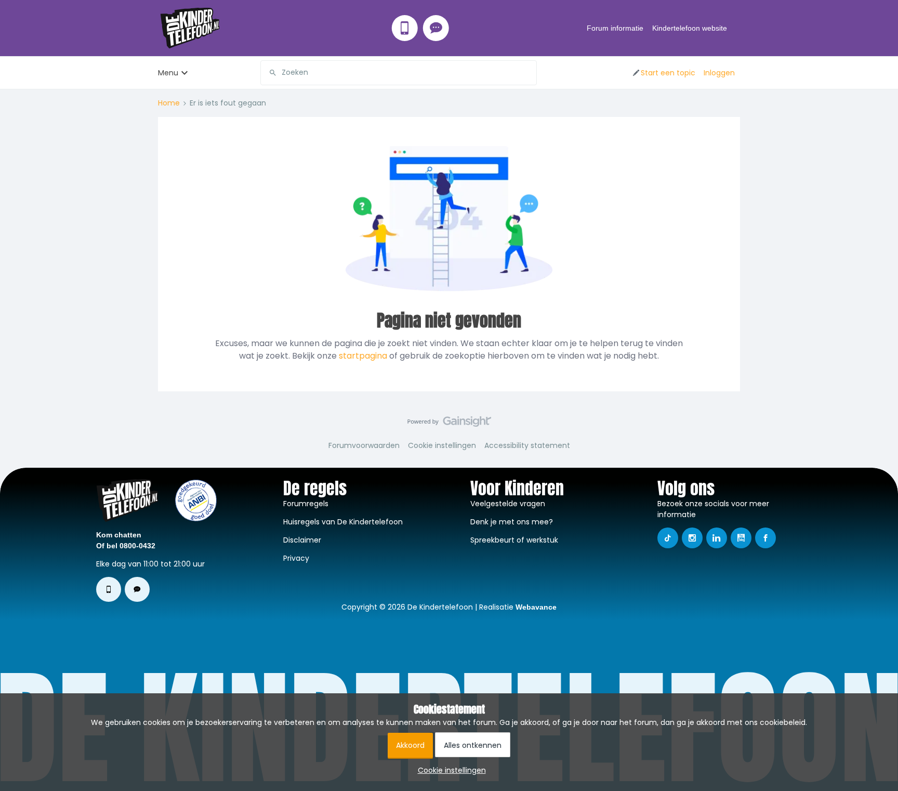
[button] (663, 73)
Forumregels (305, 503)
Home (169, 103)
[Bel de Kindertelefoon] (405, 28)
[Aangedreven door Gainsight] (449, 424)
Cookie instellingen (442, 445)
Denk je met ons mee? (511, 522)
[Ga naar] (268, 72)
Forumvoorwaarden (364, 445)
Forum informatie (615, 28)
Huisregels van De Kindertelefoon (343, 522)
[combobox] (398, 72)
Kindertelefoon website (689, 28)
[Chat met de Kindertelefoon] (436, 28)
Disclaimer (302, 540)
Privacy (296, 558)
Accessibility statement (527, 445)
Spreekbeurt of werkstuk (514, 540)
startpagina (363, 356)
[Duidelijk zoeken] (528, 72)
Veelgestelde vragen (507, 503)
